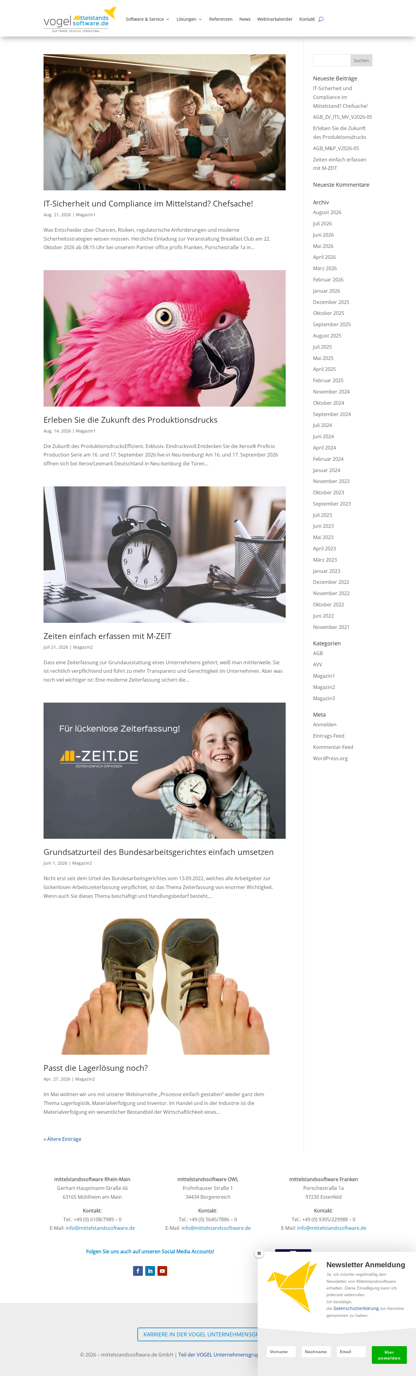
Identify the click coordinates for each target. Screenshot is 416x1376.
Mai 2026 (323, 246)
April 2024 (324, 447)
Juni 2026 (323, 234)
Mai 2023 (323, 537)
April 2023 (324, 548)
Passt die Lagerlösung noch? (96, 1067)
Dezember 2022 (331, 582)
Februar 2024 (328, 459)
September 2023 (332, 503)
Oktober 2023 (328, 492)
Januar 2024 (326, 470)
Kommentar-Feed (333, 747)
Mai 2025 (323, 358)
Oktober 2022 (328, 604)
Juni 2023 (323, 526)
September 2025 (332, 324)
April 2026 (324, 257)
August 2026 (327, 212)
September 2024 (332, 414)
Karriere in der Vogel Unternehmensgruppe (208, 1334)
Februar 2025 (328, 380)
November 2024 (331, 391)
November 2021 (331, 627)
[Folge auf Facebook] (138, 1271)
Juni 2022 (323, 615)
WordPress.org (330, 758)
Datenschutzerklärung (356, 1308)
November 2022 (331, 593)
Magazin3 (324, 698)
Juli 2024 (322, 425)
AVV (317, 664)
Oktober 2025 (328, 313)
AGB (318, 653)
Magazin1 (86, 214)
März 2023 (325, 559)
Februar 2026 (328, 279)
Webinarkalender (275, 19)
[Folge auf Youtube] (162, 1271)
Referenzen (221, 19)
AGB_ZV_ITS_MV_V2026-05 (342, 117)
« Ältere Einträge (62, 1139)
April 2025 (324, 369)
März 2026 (325, 268)
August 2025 (327, 335)
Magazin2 (83, 647)
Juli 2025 (322, 347)
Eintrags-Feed (328, 735)
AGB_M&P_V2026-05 (336, 148)
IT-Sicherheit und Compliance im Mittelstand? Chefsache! (148, 203)
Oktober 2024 (328, 403)
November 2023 (331, 481)
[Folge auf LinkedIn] (150, 1271)
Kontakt (307, 19)
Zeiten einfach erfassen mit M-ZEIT (107, 635)
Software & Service (145, 19)
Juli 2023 (322, 515)
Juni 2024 (323, 436)
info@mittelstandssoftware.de (100, 1228)
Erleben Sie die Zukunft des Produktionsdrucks (130, 419)
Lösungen (186, 19)
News (245, 19)
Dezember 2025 (331, 302)
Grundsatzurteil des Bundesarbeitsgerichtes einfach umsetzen (159, 851)
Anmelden (325, 724)
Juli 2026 (322, 223)
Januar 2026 (326, 291)
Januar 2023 (326, 571)
